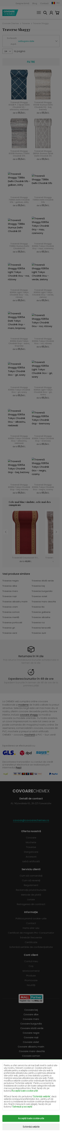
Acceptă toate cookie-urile (31, 1118)
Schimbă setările (31, 1126)
